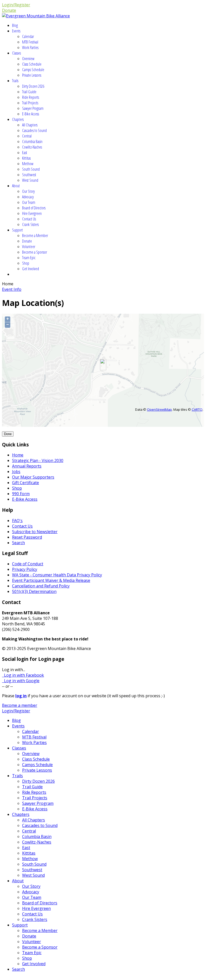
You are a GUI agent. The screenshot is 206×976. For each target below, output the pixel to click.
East (24, 152)
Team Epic (28, 257)
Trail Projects (30, 103)
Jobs (16, 471)
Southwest (29, 174)
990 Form (21, 493)
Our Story (28, 191)
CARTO (197, 409)
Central (27, 136)
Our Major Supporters (33, 477)
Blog (15, 25)
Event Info (11, 289)
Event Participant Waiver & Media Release (51, 580)
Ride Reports (30, 97)
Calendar (28, 36)
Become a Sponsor (34, 252)
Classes (16, 53)
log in (21, 696)
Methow (27, 163)
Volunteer (28, 246)
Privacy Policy (24, 569)
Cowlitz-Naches (32, 147)
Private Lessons (31, 75)
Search (18, 542)
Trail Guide (29, 92)
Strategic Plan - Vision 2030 (37, 460)
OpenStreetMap (159, 409)
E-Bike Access (30, 114)
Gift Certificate (25, 482)
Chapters (18, 119)
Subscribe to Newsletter (35, 531)
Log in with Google (20, 680)
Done (8, 434)
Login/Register (16, 5)
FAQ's (17, 520)
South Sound (31, 169)
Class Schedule (31, 64)
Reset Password (27, 537)
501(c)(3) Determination (34, 591)
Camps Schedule (33, 69)
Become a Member (35, 235)
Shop (25, 263)
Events (16, 31)
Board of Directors (33, 208)
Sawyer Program (32, 108)
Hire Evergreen (32, 213)
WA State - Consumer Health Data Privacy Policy (57, 575)
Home (17, 455)
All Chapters (29, 125)
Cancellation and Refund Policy (41, 586)
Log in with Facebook (23, 675)
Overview (28, 58)
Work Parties (30, 47)
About (16, 186)
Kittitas (26, 158)
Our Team (28, 202)
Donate (9, 10)
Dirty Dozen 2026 (33, 86)
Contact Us (29, 219)
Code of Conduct (27, 564)
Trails (15, 80)
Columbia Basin (32, 141)
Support (17, 230)
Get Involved (30, 268)
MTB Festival (30, 42)
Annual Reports (26, 466)
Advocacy (28, 197)
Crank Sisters (30, 224)
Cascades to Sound (34, 130)
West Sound (30, 180)
